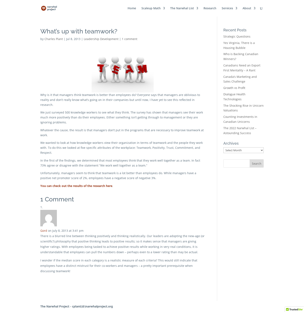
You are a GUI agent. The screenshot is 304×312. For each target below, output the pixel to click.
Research (209, 8)
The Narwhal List (182, 8)
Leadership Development (101, 39)
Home (132, 8)
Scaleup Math (151, 8)
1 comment (129, 39)
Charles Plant (53, 39)
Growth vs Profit (234, 88)
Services (227, 8)
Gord (43, 231)
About (247, 8)
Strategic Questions (236, 36)
